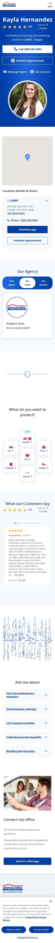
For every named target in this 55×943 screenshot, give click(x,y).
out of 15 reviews (38, 26)
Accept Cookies (41, 929)
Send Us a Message (27, 861)
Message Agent (17, 72)
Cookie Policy (31, 917)
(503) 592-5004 (29, 220)
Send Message (27, 229)
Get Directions (16, 213)
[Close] (50, 901)
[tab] (12, 283)
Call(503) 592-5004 (30, 49)
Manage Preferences (27, 937)
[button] (27, 157)
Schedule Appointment (30, 60)
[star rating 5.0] (27, 531)
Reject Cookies (14, 929)
